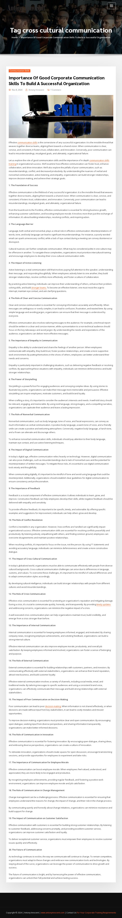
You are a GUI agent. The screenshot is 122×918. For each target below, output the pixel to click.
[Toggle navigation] (111, 6)
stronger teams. (39, 287)
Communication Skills (19, 70)
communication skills (27, 142)
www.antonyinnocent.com (52, 912)
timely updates (103, 604)
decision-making (53, 706)
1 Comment (56, 89)
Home (15, 37)
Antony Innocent (36, 89)
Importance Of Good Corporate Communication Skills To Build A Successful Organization (65, 37)
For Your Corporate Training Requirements (96, 912)
